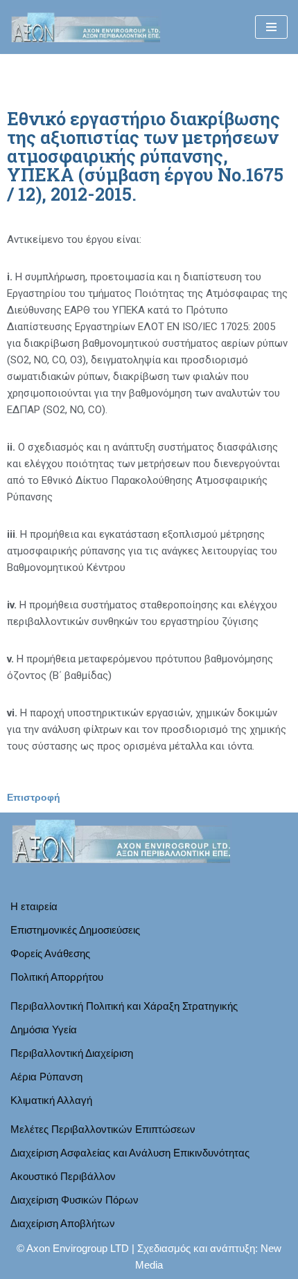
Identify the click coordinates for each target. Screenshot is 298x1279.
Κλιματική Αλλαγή (51, 1100)
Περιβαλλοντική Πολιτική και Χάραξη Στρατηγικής (124, 1006)
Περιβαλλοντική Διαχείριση (71, 1053)
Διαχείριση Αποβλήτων (62, 1223)
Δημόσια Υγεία (43, 1029)
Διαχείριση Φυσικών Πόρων (74, 1200)
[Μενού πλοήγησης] (271, 27)
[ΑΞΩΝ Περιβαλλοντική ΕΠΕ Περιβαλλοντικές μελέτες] (85, 27)
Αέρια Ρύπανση (46, 1076)
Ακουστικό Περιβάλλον (63, 1176)
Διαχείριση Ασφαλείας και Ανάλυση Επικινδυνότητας (129, 1153)
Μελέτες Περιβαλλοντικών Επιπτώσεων (102, 1129)
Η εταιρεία (34, 906)
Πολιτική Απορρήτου (56, 977)
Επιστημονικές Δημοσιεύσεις (75, 930)
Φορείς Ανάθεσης (50, 953)
